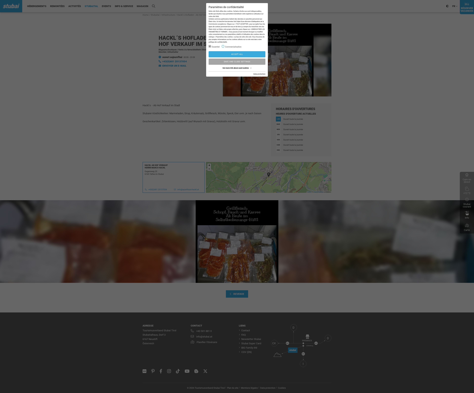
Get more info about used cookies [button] (236, 68)
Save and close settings (237, 62)
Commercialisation (233, 47)
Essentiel (216, 47)
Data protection (259, 74)
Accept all (237, 54)
